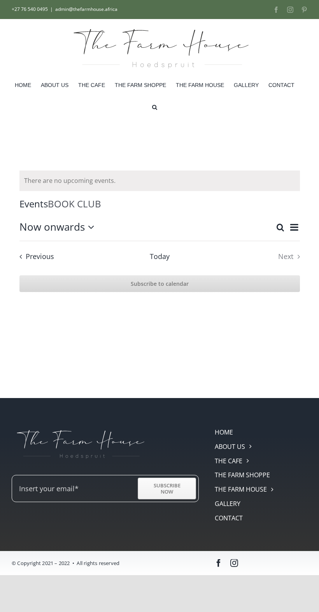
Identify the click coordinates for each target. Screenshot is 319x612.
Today (160, 256)
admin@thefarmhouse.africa (86, 9)
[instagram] (234, 563)
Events (33, 203)
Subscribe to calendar (160, 283)
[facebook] (219, 563)
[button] (154, 107)
